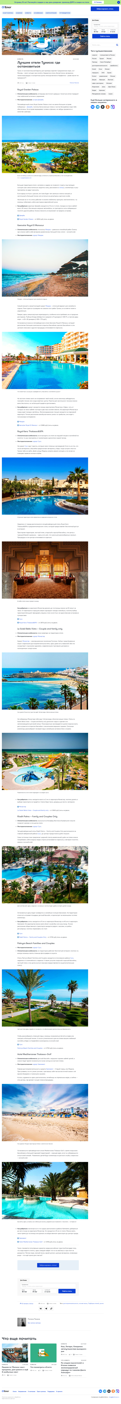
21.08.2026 (25, 1364)
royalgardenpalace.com (25, 178)
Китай (94, 69)
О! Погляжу (98, 2)
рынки (102, 1303)
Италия (107, 69)
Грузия (109, 73)
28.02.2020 (76, 59)
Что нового (65, 1360)
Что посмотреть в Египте (41, 1367)
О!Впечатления (51, 13)
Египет (94, 76)
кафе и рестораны (97, 83)
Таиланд (94, 62)
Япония (112, 76)
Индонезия (95, 87)
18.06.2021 (83, 1360)
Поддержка (50, 1391)
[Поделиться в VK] (40, 1308)
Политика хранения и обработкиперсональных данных (11, 1397)
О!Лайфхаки (38, 13)
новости (94, 55)
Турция (102, 58)
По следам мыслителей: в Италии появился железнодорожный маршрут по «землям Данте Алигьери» (73, 1368)
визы (103, 87)
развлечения (103, 76)
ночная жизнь (83, 1303)
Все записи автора (34, 1323)
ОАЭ (103, 73)
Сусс (20, 619)
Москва (109, 58)
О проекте (59, 1391)
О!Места (28, 13)
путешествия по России (107, 55)
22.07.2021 (83, 1344)
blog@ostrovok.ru (114, 1397)
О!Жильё (19, 13)
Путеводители (65, 13)
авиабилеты (114, 65)
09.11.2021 (54, 1364)
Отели (15, 1391)
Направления (22, 1391)
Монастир (22, 807)
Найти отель (67, 1291)
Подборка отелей (93, 1303)
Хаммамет (22, 1238)
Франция (102, 79)
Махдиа (21, 421)
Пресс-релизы (41, 1391)
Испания (109, 83)
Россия (94, 58)
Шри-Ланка (111, 87)
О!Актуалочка (8, 13)
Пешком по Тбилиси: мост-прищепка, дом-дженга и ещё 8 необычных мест (15, 1369)
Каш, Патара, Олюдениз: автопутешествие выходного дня (73, 1348)
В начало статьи (27, 1303)
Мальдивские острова (98, 94)
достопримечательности (70, 1303)
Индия (94, 90)
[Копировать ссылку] (51, 1308)
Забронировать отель (105, 9)
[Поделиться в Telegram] (46, 1308)
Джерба (22, 215)
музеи (110, 94)
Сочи (100, 69)
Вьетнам (110, 79)
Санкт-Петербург (105, 62)
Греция (94, 79)
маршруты (95, 73)
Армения (102, 90)
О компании (31, 1391)
